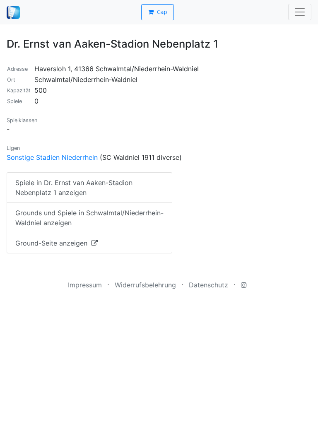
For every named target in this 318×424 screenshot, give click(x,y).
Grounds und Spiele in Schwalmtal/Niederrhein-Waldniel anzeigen (89, 218)
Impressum (85, 285)
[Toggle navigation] (299, 12)
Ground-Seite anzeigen (52, 243)
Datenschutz (208, 285)
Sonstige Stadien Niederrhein (52, 157)
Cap (160, 12)
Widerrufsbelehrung (145, 285)
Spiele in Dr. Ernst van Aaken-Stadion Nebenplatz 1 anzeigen (73, 187)
